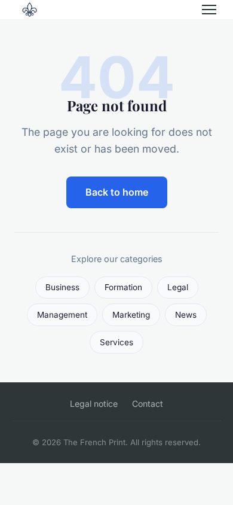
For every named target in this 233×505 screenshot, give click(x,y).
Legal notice (94, 403)
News (186, 315)
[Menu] (209, 9)
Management (62, 315)
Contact (147, 403)
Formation (123, 287)
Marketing (131, 315)
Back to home (116, 192)
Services (116, 342)
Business (62, 287)
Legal (177, 287)
